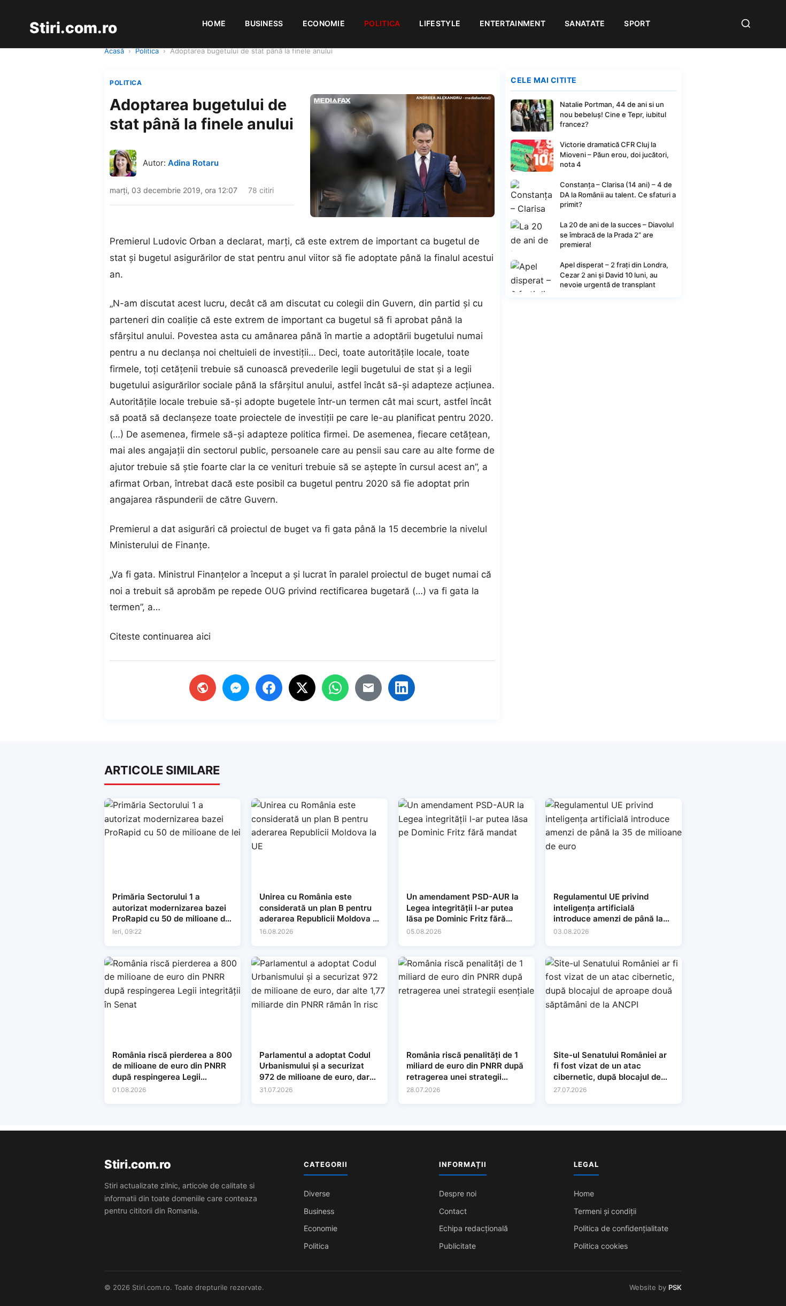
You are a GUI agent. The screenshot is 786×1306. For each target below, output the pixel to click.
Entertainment (512, 23)
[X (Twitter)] (302, 687)
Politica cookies (601, 1245)
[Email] (368, 687)
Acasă (114, 51)
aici (203, 636)
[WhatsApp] (335, 687)
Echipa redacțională (473, 1228)
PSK (675, 1287)
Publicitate (457, 1245)
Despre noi (457, 1193)
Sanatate (585, 23)
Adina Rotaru (193, 163)
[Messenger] (235, 687)
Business (264, 23)
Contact (453, 1211)
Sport (637, 23)
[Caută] (746, 24)
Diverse (317, 1193)
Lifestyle (439, 23)
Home (214, 23)
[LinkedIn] (401, 687)
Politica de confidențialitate (621, 1228)
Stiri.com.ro (137, 1164)
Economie (324, 23)
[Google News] (202, 687)
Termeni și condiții (605, 1211)
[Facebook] (269, 687)
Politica (382, 23)
